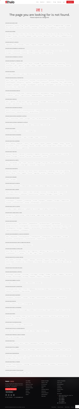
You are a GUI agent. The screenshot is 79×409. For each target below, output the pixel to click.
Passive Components (46, 124)
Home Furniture (65, 154)
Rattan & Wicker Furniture (37, 156)
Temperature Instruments (41, 238)
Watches (22, 337)
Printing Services (39, 276)
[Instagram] (9, 395)
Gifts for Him (57, 162)
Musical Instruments (46, 316)
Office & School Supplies (14, 257)
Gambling (23, 316)
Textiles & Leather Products (15, 328)
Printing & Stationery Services (48, 95)
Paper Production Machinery (35, 228)
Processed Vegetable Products (52, 27)
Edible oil (26, 25)
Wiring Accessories (52, 118)
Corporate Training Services (44, 93)
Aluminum (7, 251)
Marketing (43, 386)
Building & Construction (14, 77)
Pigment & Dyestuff (35, 103)
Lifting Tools (27, 343)
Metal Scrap (55, 251)
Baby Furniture (15, 154)
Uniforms (58, 36)
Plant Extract (58, 185)
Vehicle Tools (50, 53)
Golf (27, 316)
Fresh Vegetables (67, 25)
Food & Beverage (12, 141)
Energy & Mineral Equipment (56, 223)
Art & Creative (11, 42)
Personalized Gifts (32, 164)
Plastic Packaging (25, 276)
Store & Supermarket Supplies (52, 297)
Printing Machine (64, 228)
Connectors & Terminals (14, 118)
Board (7, 259)
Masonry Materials (16, 84)
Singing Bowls (24, 173)
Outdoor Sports (53, 316)
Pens (70, 261)
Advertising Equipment (9, 297)
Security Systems (8, 202)
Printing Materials (32, 276)
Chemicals (11, 99)
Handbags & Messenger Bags (30, 215)
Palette (52, 44)
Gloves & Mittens (19, 137)
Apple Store (8, 110)
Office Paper (53, 261)
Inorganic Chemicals (62, 101)
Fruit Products (62, 143)
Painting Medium (40, 44)
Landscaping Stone (9, 84)
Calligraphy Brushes (9, 44)
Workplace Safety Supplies (25, 291)
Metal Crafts (8, 173)
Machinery (11, 221)
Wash (30, 372)
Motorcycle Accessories (16, 53)
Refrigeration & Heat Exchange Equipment (12, 230)
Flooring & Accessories (45, 82)
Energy (10, 128)
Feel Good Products (14, 372)
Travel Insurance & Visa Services (62, 364)
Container (47, 355)
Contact (58, 391)
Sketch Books (61, 44)
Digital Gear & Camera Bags (19, 215)
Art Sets (56, 44)
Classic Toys (13, 349)
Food (19, 372)
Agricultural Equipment (9, 25)
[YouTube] (14, 395)
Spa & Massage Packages (28, 303)
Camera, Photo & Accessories (16, 110)
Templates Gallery (29, 387)
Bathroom (7, 80)
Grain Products (68, 143)
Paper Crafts (13, 173)
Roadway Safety (8, 291)
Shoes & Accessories (13, 307)
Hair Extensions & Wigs (61, 63)
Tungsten (35, 253)
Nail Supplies (34, 65)
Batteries (7, 118)
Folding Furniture (37, 154)
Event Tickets (8, 303)
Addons (27, 391)
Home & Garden (12, 189)
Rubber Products (30, 282)
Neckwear (36, 137)
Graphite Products (42, 251)
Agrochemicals (13, 101)
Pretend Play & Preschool (56, 349)
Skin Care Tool (22, 67)
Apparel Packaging (17, 274)
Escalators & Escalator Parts (10, 82)
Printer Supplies (8, 264)
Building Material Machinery (33, 223)
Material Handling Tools (34, 343)
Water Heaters (27, 202)
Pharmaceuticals (51, 185)
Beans (22, 25)
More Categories (8, 36)
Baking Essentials (20, 143)
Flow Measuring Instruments (35, 236)
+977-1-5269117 (61, 398)
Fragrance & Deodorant (45, 63)
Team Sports (8, 318)
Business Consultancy (20, 93)
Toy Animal (63, 349)
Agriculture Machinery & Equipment (11, 223)
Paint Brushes (28, 44)
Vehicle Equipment (44, 53)
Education (7, 372)
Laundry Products (42, 194)
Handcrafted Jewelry (51, 171)
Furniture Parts (59, 154)
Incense (61, 171)
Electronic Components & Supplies (16, 122)
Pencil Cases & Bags (60, 261)
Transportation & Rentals (44, 364)
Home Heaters (35, 200)
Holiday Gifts (63, 162)
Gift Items (24, 162)
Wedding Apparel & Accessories (66, 36)
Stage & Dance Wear (46, 36)
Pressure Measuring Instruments (30, 238)
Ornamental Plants (34, 27)
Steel (27, 253)
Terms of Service (60, 407)
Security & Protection (13, 286)
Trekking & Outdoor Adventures (11, 366)
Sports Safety (66, 316)
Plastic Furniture (28, 156)
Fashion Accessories (13, 134)
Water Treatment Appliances (35, 202)
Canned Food (26, 143)
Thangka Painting (36, 173)
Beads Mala (15, 171)
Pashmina (18, 173)
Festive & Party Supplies (13, 162)
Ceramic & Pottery (21, 171)
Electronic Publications (51, 110)
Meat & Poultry (32, 145)
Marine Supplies (68, 355)
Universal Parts (37, 53)
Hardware (10, 177)
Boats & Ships (34, 355)
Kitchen (61, 82)
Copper (28, 251)
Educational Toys (19, 349)
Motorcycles (31, 53)
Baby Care (7, 63)
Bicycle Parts (28, 355)
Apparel (10, 31)
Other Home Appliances (13, 267)
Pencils (66, 261)
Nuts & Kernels (27, 27)
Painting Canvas (33, 44)
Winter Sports (23, 318)
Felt (26, 171)
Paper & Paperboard (69, 274)
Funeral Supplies (25, 297)
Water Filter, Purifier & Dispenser (18, 202)
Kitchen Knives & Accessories (33, 194)
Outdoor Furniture (22, 156)
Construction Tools (9, 343)
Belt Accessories (8, 137)
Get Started (70, 2)
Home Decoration (69, 162)
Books (10, 71)
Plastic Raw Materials (23, 282)
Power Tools (48, 343)
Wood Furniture (45, 156)
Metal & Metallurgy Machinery (10, 228)
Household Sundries (24, 194)
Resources (28, 389)
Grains (7, 27)
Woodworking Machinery (25, 230)
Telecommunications (13, 322)
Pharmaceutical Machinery (46, 228)
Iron (51, 251)
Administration (44, 394)
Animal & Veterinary (9, 185)
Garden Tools (16, 343)
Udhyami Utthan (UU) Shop (14, 370)
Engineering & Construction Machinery (12, 225)
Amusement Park (8, 316)
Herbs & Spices (12, 27)
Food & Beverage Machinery (24, 225)
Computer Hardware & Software (41, 110)
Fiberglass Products (35, 251)
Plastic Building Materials (32, 84)
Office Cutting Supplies (38, 261)
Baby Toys (7, 349)
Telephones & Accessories (27, 324)
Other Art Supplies (21, 44)
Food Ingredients (55, 143)
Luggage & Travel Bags (40, 215)
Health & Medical (12, 183)
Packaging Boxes (61, 274)
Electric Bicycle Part (53, 355)
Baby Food (7, 143)
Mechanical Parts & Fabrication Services (17, 242)
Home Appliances (12, 198)
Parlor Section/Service (60, 65)
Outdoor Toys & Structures (41, 349)
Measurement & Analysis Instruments (17, 234)
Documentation (60, 384)
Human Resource (44, 392)
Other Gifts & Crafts (16, 164)
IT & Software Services (9, 95)
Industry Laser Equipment (57, 225)
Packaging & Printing (13, 271)
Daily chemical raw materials (52, 101)
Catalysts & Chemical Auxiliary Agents (33, 101)
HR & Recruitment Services (65, 93)
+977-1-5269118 (61, 399)
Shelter (27, 372)
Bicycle (15, 355)
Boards (12, 80)
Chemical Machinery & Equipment (44, 223)
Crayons (15, 44)
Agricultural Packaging (9, 274)
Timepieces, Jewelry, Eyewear (15, 334)
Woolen (63, 173)
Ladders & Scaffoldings (68, 82)
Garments (35, 171)
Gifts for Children (38, 162)
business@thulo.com (19, 397)
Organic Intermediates (16, 103)
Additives (7, 101)
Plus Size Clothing (21, 36)
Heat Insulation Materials (54, 82)
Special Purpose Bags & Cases (58, 215)
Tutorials (59, 386)
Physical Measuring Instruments (19, 238)
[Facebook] (6, 395)
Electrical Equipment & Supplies (15, 116)
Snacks (65, 145)
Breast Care (30, 63)
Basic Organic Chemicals (21, 101)
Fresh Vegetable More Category (58, 25)
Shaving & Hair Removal (10, 67)
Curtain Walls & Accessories (23, 80)
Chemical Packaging (25, 274)
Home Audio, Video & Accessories (62, 110)
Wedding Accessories (40, 164)
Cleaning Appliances (19, 200)
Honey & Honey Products (10, 145)
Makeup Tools (21, 65)
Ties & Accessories (43, 137)
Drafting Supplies (32, 259)
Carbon (15, 251)
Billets (12, 251)
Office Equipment (47, 261)
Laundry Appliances (50, 200)
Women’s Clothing (9, 38)
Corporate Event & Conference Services (32, 93)
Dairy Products (42, 143)
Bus (38, 355)
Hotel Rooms (14, 303)
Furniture (11, 151)
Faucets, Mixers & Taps (20, 82)
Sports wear (40, 36)
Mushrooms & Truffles (19, 27)
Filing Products (47, 259)
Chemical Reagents (43, 101)
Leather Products (66, 171)
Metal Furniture (8, 156)
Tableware (61, 194)
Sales (42, 387)
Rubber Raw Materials (38, 282)
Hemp (57, 171)
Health (23, 372)
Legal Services (17, 95)
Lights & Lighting (12, 206)
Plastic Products (15, 282)
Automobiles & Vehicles (14, 56)
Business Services (12, 90)
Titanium (31, 253)
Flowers (20, 162)
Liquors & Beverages (24, 145)
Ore (17, 253)
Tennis (13, 318)
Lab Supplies (69, 101)
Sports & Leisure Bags (67, 215)
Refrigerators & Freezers (65, 200)
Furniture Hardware (53, 154)
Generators (21, 118)
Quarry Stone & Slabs (41, 84)
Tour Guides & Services (35, 364)
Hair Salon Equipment (9, 65)
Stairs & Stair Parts (58, 84)
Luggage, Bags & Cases (13, 212)
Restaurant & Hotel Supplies (41, 297)
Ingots (48, 251)
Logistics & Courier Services (25, 95)
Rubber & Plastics (12, 280)
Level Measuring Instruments (46, 236)
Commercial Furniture (29, 154)
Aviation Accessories (9, 355)
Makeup (15, 65)
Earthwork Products (52, 80)
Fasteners (7, 179)
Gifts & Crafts (11, 160)
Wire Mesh (40, 253)
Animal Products (17, 25)
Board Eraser (12, 259)
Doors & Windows (32, 80)
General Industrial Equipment (34, 225)
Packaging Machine (27, 228)
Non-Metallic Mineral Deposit (10, 253)
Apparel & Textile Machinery (23, 223)
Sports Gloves (60, 316)
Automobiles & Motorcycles (15, 48)
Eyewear (7, 337)
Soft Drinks (70, 145)
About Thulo (28, 382)
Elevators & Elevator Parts (60, 80)
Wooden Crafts (57, 173)
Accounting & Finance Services (11, 93)
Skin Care (16, 67)
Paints (29, 103)
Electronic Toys (26, 349)
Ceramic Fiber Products (22, 251)
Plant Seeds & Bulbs (42, 27)
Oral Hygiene (39, 65)
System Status (60, 389)
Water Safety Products (16, 291)
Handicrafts (11, 168)
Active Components (9, 124)
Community (59, 387)
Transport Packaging (47, 276)
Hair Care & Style (53, 63)
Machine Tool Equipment (66, 225)
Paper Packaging (8, 276)
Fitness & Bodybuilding (16, 316)
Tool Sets (53, 343)
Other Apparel (15, 36)
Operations (43, 391)
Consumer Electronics (13, 107)
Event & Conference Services (17, 364)
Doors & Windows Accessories (42, 80)
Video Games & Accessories (34, 112)
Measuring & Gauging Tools (57, 236)
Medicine (39, 185)
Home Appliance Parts (27, 200)
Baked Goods (13, 143)
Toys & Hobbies (12, 347)
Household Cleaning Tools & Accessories (12, 194)
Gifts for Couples (45, 162)
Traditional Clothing (50, 173)
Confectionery (36, 143)
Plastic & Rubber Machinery (56, 228)
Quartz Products (21, 253)
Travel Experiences (53, 364)
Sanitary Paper (68, 65)
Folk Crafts (30, 171)
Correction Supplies (18, 259)
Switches (33, 118)
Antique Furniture (8, 154)
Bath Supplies (13, 63)
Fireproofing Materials (36, 82)
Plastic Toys (49, 349)
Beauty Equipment (20, 63)
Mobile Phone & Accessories (10, 112)
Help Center (59, 382)
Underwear (53, 36)
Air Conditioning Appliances (10, 200)
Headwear (25, 137)
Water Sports (17, 318)
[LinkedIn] (11, 395)
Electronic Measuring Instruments (24, 236)
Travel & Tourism (12, 361)
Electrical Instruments (14, 236)
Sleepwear (34, 36)
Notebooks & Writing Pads (10, 261)
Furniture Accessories (44, 154)
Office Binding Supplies (29, 261)
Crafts (7, 162)
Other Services (20, 303)
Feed (41, 25)
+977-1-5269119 (61, 401)
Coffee (31, 143)
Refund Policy (67, 407)
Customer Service (45, 389)
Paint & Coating (24, 103)
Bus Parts (42, 355)
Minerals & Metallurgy (13, 248)
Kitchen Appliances (42, 200)
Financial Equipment (18, 297)
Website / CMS (44, 382)
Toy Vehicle (68, 349)
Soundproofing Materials (50, 84)
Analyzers (7, 236)
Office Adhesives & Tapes (20, 261)
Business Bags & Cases (10, 215)
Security (72, 407)
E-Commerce (44, 384)
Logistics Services (61, 355)
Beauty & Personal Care (14, 60)
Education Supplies (40, 259)
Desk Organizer (25, 259)
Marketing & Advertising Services (37, 95)
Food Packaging (41, 274)
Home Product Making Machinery (46, 225)
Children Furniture (21, 154)
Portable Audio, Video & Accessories (22, 112)
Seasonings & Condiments (51, 145)
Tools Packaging (58, 343)
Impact (27, 394)
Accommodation (8, 364)
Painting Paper (47, 44)
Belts (14, 137)
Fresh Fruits (50, 25)
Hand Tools (21, 343)
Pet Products (56, 194)
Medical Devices (33, 185)
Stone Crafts (30, 173)
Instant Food (17, 145)
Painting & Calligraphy (24, 164)
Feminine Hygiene (37, 63)
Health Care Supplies (17, 185)
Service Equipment (12, 295)
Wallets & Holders (9, 217)
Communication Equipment (10, 324)
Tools (10, 340)
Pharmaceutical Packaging (17, 276)
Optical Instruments (9, 238)
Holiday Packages (26, 364)
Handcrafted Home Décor (43, 171)
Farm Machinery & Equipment (34, 25)
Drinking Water (48, 143)
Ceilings (16, 80)
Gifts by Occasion (31, 162)
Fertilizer (45, 25)
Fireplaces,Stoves (28, 82)
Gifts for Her (51, 162)
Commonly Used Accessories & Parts (28, 110)
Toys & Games (43, 173)
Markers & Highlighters (54, 259)
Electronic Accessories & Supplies (19, 124)
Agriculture (11, 23)
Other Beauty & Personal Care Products (49, 65)
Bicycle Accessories (21, 355)
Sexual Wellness (64, 185)
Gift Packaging (47, 274)
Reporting (43, 396)
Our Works (28, 392)
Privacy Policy (53, 407)
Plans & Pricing (29, 386)
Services (10, 301)
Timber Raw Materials (61, 27)
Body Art (25, 63)
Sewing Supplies (28, 36)
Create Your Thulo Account (11, 389)
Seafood (44, 145)
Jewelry (11, 337)
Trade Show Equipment (62, 297)
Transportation (12, 353)
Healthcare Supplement (25, 185)
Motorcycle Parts (24, 53)
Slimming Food (60, 145)
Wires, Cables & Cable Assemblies (42, 118)
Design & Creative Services (55, 93)
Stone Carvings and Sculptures (68, 84)
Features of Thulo (29, 384)
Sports (10, 313)
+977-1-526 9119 (9, 397)
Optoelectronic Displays (37, 124)
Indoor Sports (32, 316)
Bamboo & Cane (8, 171)
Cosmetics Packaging (33, 274)
